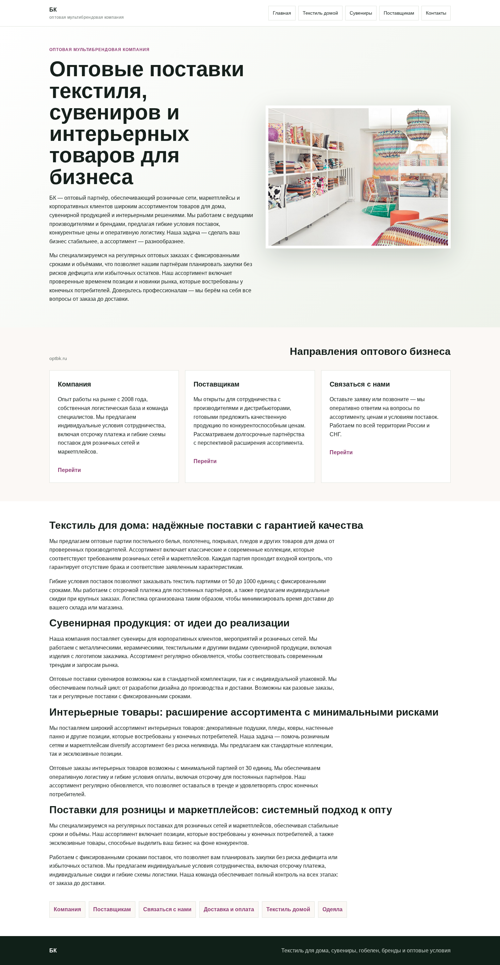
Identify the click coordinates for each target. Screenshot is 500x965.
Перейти (69, 470)
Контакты (436, 13)
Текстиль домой (320, 13)
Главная (282, 13)
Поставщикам (399, 13)
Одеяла (332, 909)
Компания (67, 909)
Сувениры (361, 13)
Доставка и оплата (229, 909)
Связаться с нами (167, 909)
